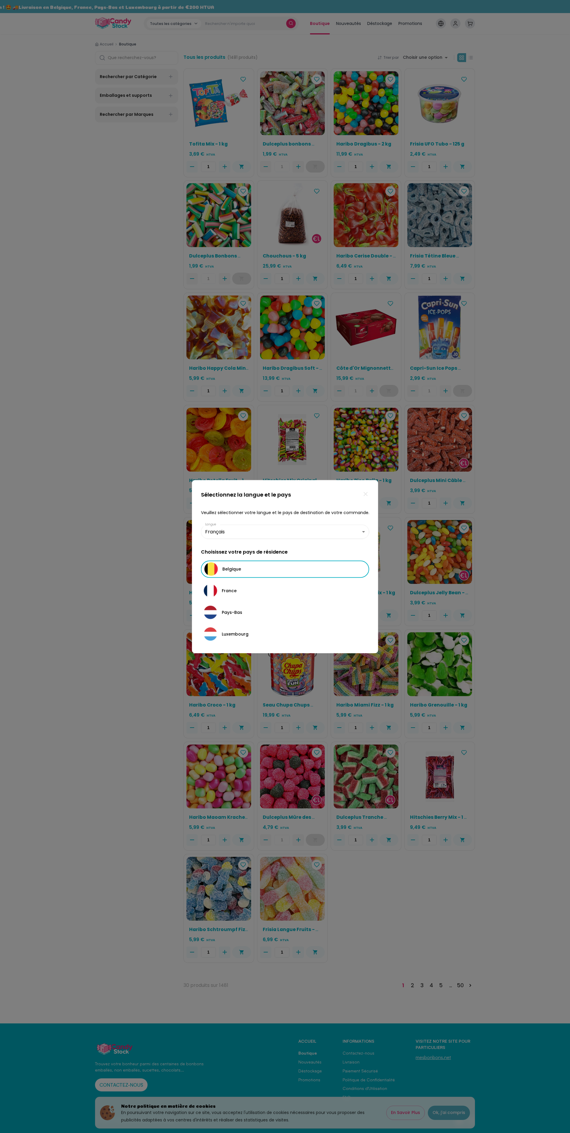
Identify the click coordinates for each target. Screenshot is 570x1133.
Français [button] (215, 531)
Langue (210, 524)
